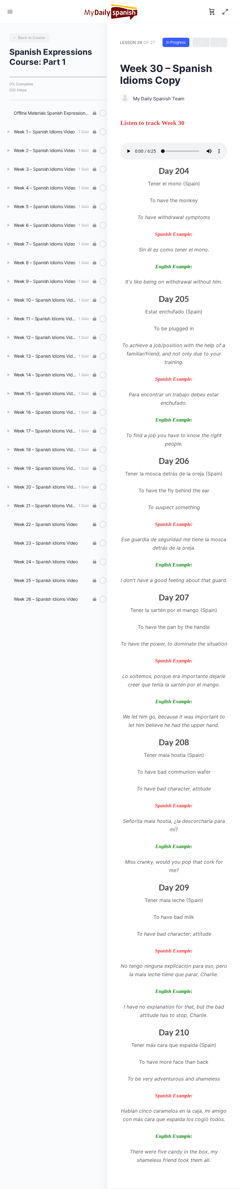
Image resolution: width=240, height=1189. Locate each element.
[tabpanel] (174, 645)
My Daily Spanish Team (158, 99)
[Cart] (212, 12)
